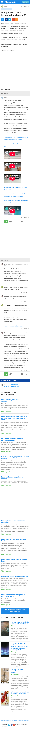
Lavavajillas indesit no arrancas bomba (14, 576)
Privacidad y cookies (9, 721)
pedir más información (11, 386)
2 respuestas (7, 451)
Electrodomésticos (6, 9)
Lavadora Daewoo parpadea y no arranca (12, 477)
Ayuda (13, 720)
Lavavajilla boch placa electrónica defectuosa (13, 521)
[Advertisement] (15, 69)
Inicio (2, 720)
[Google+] (14, 724)
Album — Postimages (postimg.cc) (13, 326)
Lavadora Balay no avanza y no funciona (11, 400)
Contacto (20, 720)
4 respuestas (7, 554)
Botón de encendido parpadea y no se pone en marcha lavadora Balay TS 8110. (14, 418)
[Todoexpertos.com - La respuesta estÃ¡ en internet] (11, 2)
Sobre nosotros (7, 720)
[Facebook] (11, 724)
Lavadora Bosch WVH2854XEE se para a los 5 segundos (14, 540)
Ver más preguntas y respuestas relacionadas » (15, 610)
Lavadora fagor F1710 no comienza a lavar (14, 560)
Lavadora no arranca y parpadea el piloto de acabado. (13, 595)
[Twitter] (9, 724)
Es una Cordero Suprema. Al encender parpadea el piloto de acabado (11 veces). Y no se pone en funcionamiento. (14, 600)
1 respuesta (7, 411)
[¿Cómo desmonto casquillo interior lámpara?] (15, 679)
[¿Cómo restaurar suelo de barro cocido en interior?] (15, 631)
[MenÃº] (2, 2)
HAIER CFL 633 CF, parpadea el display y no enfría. (15, 457)
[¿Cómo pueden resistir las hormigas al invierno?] (15, 701)
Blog (16, 720)
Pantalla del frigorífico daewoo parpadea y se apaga (12, 439)
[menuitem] (6, 19)
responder (14, 385)
